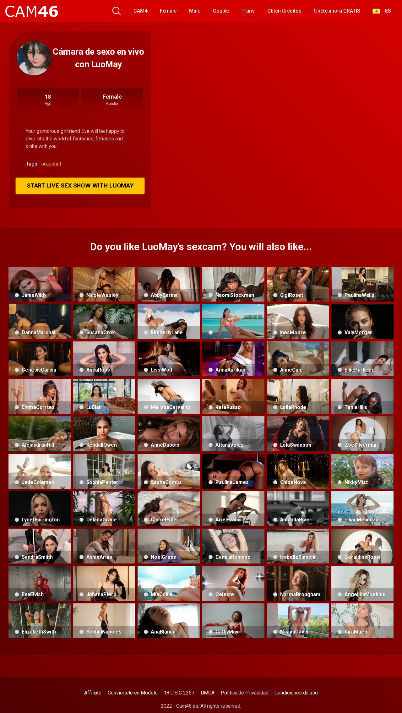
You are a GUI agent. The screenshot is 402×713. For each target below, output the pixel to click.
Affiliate (92, 693)
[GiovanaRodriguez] (233, 321)
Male (194, 11)
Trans (248, 11)
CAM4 (140, 11)
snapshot (51, 164)
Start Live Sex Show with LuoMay (80, 185)
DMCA (208, 693)
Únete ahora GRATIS (337, 11)
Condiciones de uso (296, 693)
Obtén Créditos (284, 11)
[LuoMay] (34, 58)
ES (385, 11)
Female (168, 11)
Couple (221, 11)
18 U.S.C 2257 (179, 693)
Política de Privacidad (244, 693)
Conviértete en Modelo (132, 693)
